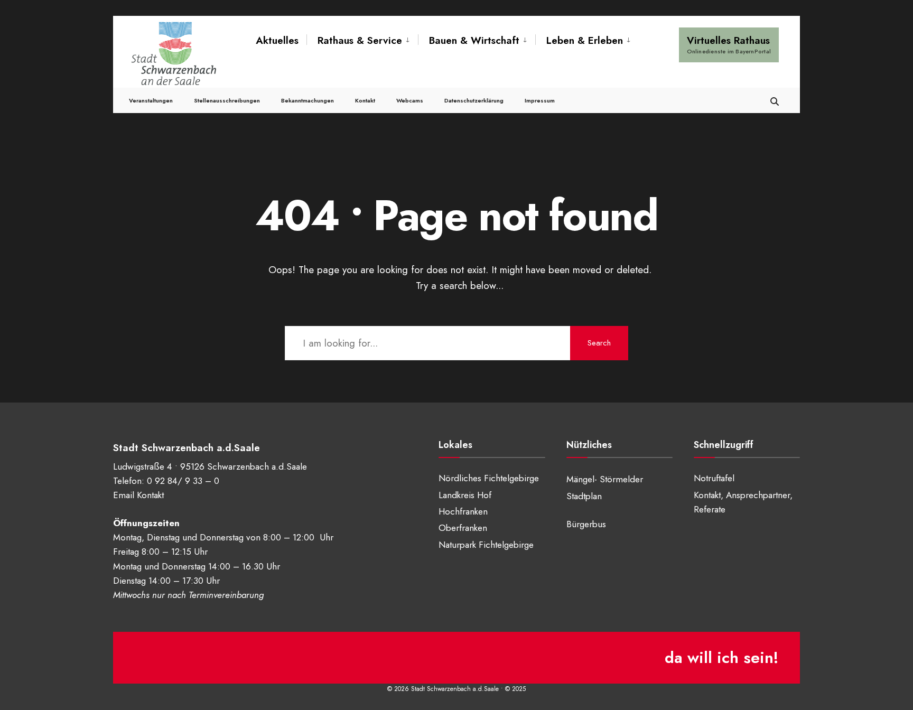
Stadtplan (584, 496)
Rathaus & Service (360, 40)
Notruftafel (714, 478)
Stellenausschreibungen (227, 100)
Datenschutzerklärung (474, 100)
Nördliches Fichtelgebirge (489, 478)
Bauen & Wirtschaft (474, 40)
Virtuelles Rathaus (729, 44)
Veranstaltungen (151, 100)
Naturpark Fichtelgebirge (486, 544)
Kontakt (365, 100)
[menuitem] (362, 41)
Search (599, 343)
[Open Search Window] (774, 100)
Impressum (540, 100)
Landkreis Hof (465, 495)
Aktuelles (277, 40)
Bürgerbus (586, 524)
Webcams (409, 100)
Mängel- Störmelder (604, 479)
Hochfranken (463, 511)
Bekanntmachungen (307, 100)
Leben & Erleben (584, 40)
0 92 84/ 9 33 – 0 (183, 480)
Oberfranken (463, 527)
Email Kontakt (138, 495)
